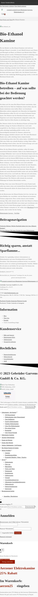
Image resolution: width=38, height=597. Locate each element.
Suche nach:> (4, 407)
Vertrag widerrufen (7, 562)
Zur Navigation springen (7, 6)
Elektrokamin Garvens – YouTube (9, 213)
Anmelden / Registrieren (11, 496)
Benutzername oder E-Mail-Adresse (14, 522)
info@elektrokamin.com (11, 293)
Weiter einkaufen (5, 559)
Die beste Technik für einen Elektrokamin (17, 230)
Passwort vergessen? (6, 536)
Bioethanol (30, 207)
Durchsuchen (30, 407)
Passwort (6, 528)
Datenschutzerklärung (5, 277)
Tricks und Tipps (8, 19)
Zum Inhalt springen (20, 6)
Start (1, 19)
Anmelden (18, 533)
